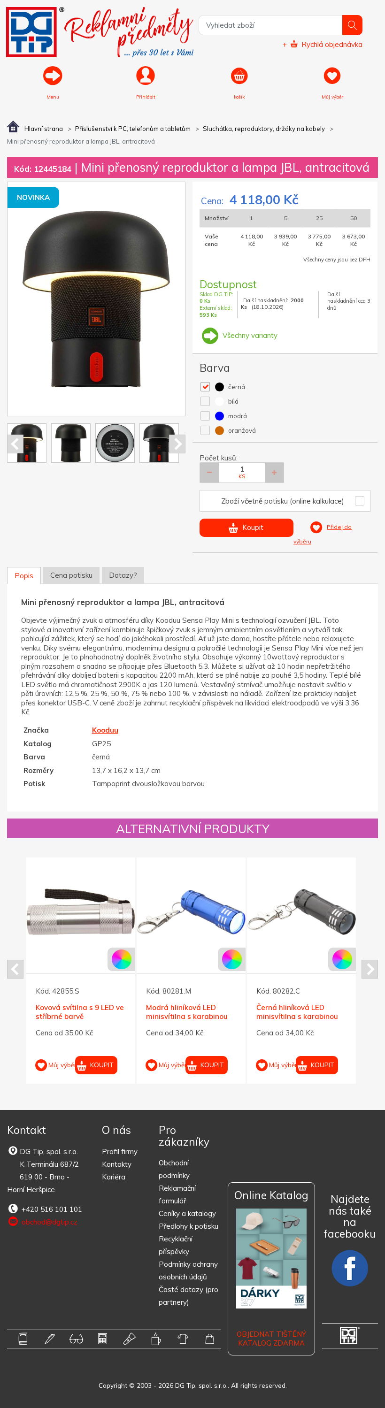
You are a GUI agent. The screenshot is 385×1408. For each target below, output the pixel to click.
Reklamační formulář (177, 1194)
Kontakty (116, 1164)
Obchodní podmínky (174, 1169)
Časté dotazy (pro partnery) (188, 1296)
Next (177, 444)
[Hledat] (352, 25)
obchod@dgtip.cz (48, 1221)
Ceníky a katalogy (187, 1213)
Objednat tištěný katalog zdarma (271, 1339)
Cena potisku (71, 575)
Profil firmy (120, 1151)
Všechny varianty (249, 335)
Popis (24, 575)
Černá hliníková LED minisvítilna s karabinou (224, 1012)
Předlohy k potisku (188, 1226)
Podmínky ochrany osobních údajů (188, 1270)
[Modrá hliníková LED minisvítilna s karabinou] (117, 911)
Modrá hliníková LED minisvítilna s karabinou (113, 1012)
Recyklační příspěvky (175, 1245)
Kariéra (113, 1176)
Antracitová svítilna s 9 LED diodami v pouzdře (333, 1012)
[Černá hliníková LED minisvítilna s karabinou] (228, 911)
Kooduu (105, 730)
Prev (15, 444)
